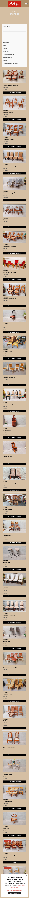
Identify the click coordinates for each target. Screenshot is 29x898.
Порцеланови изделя (8, 54)
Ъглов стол (6, 828)
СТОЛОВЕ (5, 84)
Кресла (5, 48)
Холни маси (6, 51)
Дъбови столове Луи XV (10, 272)
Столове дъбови (7, 801)
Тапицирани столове (9, 588)
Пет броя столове (8, 721)
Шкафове (5, 36)
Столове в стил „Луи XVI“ (10, 667)
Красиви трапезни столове (10, 85)
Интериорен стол (8, 325)
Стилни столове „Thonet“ (10, 404)
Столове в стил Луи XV (9, 246)
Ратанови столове (8, 694)
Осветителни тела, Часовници (10, 63)
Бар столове (6, 562)
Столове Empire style (9, 377)
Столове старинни (8, 535)
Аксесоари (5, 60)
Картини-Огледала (7, 57)
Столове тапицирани (9, 615)
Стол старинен (7, 430)
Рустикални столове (8, 139)
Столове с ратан (7, 509)
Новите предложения (8, 30)
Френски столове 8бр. (9, 855)
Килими (5, 33)
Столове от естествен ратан (11, 166)
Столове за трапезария (9, 298)
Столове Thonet (7, 774)
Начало (14, 11)
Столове (5, 45)
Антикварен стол (7, 456)
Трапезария (6, 42)
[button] (2, 3)
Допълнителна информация (15, 890)
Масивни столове (8, 112)
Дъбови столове (7, 219)
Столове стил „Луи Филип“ (10, 193)
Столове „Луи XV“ (8, 351)
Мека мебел (6, 39)
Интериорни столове (9, 747)
